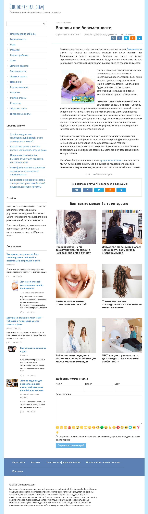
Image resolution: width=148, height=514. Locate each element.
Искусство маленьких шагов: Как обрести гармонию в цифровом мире (121, 250)
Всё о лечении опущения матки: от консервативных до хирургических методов (76, 358)
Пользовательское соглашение (103, 462)
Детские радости (19, 66)
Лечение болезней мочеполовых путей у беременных (32, 285)
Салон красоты (18, 71)
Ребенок (15, 50)
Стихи (13, 60)
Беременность (18, 39)
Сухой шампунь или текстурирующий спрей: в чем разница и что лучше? (73, 250)
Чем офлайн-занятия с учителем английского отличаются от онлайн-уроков (27, 171)
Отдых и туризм (18, 76)
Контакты (17, 471)
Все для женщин (19, 87)
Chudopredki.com (27, 6)
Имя (59, 383)
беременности (134, 49)
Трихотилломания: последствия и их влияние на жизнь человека (122, 304)
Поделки (11, 264)
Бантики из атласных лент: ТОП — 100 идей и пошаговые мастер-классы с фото (25, 321)
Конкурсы (15, 103)
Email (88, 383)
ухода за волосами (111, 160)
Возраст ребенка (19, 55)
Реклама (35, 462)
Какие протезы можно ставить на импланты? (71, 302)
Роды (13, 44)
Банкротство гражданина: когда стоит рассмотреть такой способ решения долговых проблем (27, 183)
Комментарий (63, 394)
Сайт (117, 383)
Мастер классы (18, 98)
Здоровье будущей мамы (105, 34)
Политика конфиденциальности (63, 462)
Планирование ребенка (23, 34)
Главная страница (63, 22)
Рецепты (15, 92)
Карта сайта (18, 462)
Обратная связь (18, 108)
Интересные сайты (20, 114)
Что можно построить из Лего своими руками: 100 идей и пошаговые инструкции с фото (23, 257)
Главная (24, 355)
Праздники (16, 82)
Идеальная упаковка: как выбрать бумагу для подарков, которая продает (27, 159)
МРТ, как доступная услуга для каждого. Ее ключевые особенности (120, 358)
